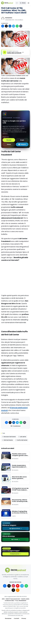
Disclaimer (8, 618)
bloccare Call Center (10, 436)
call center (23, 436)
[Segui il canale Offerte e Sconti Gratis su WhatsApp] (26, 586)
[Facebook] (2, 26)
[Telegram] (13, 26)
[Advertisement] (15, 269)
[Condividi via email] (20, 26)
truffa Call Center (22, 440)
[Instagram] (13, 586)
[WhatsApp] (17, 26)
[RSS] (17, 590)
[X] (6, 26)
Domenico (8, 18)
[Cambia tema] (16, 2)
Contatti (16, 618)
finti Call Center (8, 440)
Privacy (24, 618)
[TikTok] (13, 590)
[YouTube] (17, 586)
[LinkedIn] (9, 26)
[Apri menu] (28, 2)
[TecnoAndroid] (8, 2)
